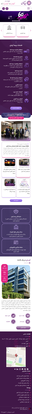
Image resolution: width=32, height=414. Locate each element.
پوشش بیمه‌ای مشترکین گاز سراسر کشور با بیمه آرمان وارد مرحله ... (9, 171)
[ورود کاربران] (7, 8)
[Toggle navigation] (28, 8)
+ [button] (8, 349)
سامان (21, 409)
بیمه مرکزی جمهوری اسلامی (23, 395)
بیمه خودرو (22, 33)
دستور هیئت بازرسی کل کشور (22, 393)
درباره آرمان (23, 328)
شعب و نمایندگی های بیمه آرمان (22, 385)
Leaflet (24, 366)
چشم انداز (22, 322)
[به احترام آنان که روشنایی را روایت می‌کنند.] (10, 182)
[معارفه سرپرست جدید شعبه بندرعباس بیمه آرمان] (24, 162)
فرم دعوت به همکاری (24, 402)
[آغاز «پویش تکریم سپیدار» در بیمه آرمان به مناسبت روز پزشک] (24, 182)
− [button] (8, 352)
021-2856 (7, 1)
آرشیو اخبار (16, 200)
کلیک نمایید (16, 216)
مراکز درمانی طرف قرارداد (23, 383)
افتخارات (8, 322)
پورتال (23, 409)
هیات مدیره (21, 316)
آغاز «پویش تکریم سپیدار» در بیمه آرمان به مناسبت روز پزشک (24, 191)
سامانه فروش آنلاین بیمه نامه (16, 118)
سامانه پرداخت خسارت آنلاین (22, 378)
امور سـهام (7, 316)
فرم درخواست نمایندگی (24, 397)
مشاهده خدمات (16, 108)
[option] (16, 16)
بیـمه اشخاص (9, 33)
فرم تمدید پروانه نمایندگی (23, 400)
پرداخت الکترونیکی (25, 381)
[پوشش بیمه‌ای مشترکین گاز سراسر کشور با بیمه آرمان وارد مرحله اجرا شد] (10, 162)
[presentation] (30, 29)
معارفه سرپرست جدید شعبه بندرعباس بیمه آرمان (17, 146)
